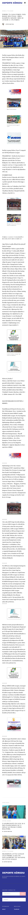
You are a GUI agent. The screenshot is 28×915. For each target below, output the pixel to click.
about (3, 909)
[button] (24, 2)
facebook (16, 909)
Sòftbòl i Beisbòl (6, 820)
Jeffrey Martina (10, 24)
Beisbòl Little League (7, 851)
